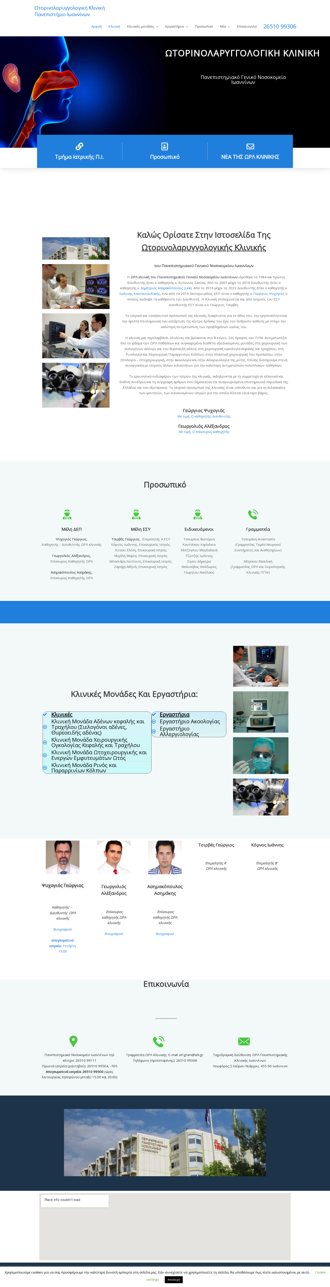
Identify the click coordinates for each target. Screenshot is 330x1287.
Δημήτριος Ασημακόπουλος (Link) (166, 288)
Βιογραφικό (62, 929)
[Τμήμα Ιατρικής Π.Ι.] (79, 146)
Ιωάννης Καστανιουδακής (139, 293)
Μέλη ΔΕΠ (72, 529)
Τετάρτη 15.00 (62, 946)
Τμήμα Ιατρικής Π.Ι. (79, 156)
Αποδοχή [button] (173, 1280)
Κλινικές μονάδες (140, 26)
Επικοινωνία (247, 26)
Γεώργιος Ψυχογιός (268, 293)
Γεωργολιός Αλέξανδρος (204, 426)
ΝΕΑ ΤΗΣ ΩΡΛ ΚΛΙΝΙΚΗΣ (250, 156)
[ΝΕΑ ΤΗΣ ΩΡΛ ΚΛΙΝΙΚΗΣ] (250, 146)
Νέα (223, 26)
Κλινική (114, 26)
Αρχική (96, 26)
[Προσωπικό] (165, 146)
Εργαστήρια (174, 26)
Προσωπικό (204, 26)
